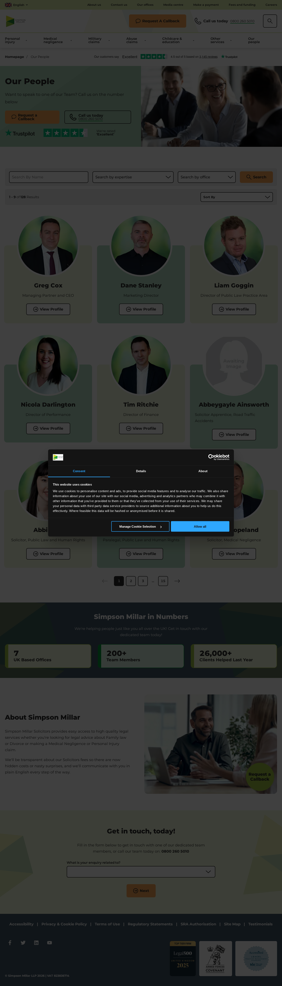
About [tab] (202, 471)
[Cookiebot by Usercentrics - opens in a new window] (211, 457)
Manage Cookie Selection (138, 526)
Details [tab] (141, 471)
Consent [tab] (79, 471)
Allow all (200, 526)
